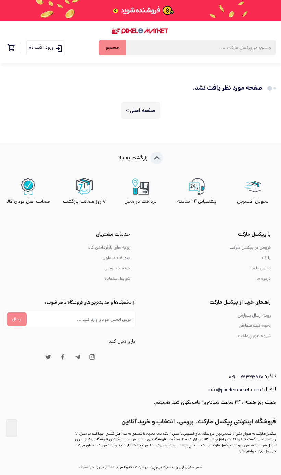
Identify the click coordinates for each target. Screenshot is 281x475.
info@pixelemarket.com (234, 390)
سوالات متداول (116, 258)
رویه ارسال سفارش (254, 315)
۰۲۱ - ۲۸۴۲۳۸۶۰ (246, 377)
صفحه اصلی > (140, 110)
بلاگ (266, 258)
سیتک (83, 467)
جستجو (113, 47)
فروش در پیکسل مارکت (250, 247)
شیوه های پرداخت (254, 336)
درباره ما (264, 278)
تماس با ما (261, 268)
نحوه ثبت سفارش (255, 325)
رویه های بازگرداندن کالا (109, 247)
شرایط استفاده (117, 278)
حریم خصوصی (117, 268)
